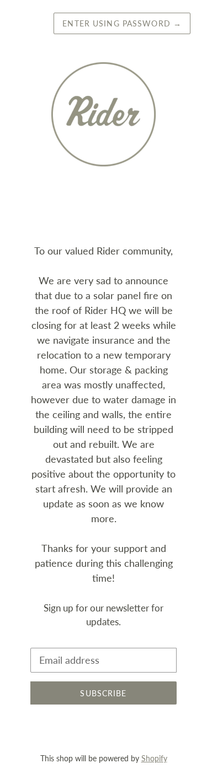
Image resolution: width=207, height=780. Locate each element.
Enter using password (122, 23)
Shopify (154, 758)
